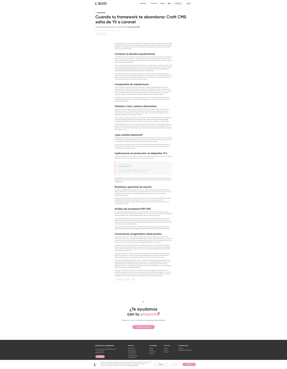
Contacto (178, 3)
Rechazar (174, 364)
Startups (180, 348)
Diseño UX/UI (131, 348)
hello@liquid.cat (99, 352)
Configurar (160, 364)
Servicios (143, 3)
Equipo (162, 3)
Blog (169, 3)
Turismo (166, 348)
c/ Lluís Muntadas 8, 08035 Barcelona (105, 349)
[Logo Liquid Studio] (101, 3)
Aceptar (189, 364)
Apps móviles (131, 350)
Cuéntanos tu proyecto (143, 327)
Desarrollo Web (101, 34)
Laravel (151, 350)
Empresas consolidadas (185, 350)
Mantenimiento (132, 357)
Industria (166, 352)
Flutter (151, 348)
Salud (165, 350)
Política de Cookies (133, 365)
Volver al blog (101, 12)
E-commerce (131, 353)
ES (188, 3)
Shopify (151, 353)
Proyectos (154, 3)
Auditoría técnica (133, 355)
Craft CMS (152, 352)
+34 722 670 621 (99, 351)
